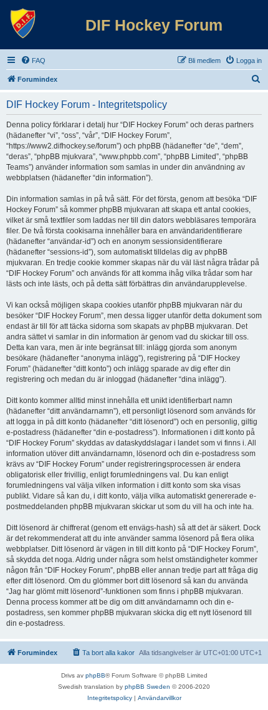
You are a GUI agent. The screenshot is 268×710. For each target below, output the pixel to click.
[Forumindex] (23, 23)
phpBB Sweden (147, 686)
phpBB (95, 675)
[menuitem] (33, 60)
